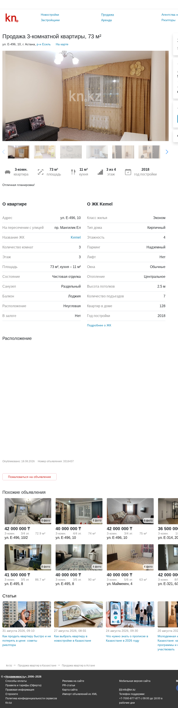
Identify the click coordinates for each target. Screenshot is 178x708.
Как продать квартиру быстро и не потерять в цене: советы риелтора (26, 640)
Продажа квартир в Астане (78, 665)
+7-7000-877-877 (129, 698)
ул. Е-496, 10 (66, 537)
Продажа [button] (107, 14)
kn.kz (9, 665)
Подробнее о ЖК (99, 325)
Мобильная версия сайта (134, 681)
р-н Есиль (44, 44)
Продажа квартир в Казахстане (37, 665)
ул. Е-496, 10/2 (16, 537)
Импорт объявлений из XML (79, 694)
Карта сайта (69, 689)
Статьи (9, 595)
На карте (62, 44)
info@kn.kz (128, 689)
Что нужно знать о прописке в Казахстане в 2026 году (127, 638)
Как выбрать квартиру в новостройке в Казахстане (72, 638)
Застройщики (50, 20)
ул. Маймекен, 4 (119, 584)
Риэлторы (168, 20)
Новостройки (50, 14)
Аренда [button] (106, 20)
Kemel (76, 237)
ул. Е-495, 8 (14, 584)
